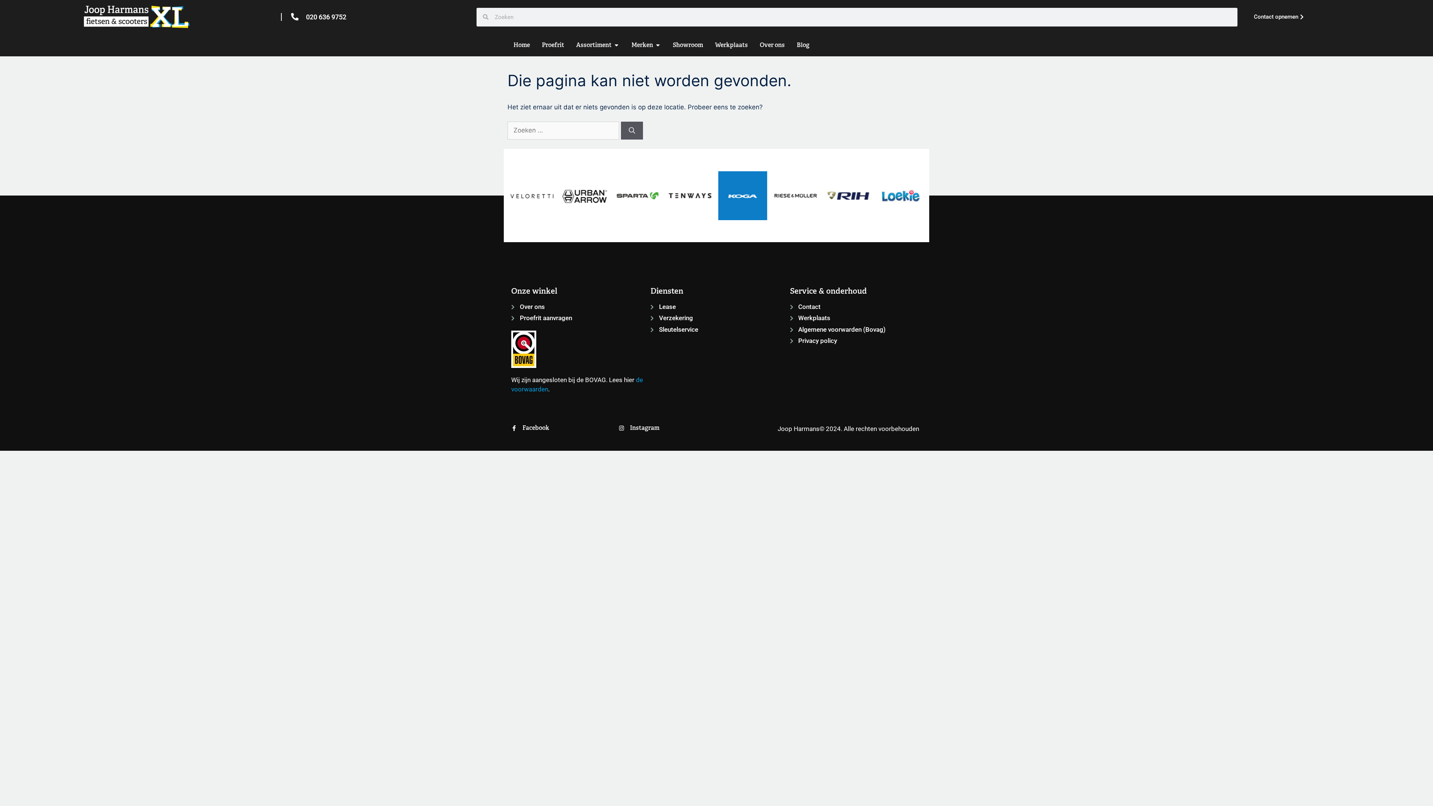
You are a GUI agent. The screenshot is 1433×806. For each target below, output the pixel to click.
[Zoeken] (632, 131)
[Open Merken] (658, 45)
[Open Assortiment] (616, 45)
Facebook (535, 428)
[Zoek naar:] (564, 130)
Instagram (644, 428)
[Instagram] (621, 428)
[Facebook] (514, 428)
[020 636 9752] (295, 17)
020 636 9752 (326, 17)
